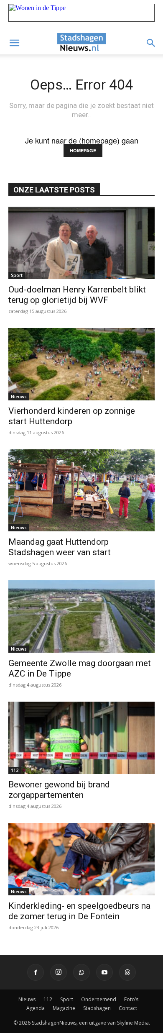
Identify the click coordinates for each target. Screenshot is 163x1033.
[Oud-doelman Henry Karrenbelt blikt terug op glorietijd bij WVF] (81, 243)
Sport (17, 275)
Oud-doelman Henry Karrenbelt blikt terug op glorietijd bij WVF (77, 295)
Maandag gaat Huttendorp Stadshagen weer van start (59, 547)
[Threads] (127, 972)
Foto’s (131, 999)
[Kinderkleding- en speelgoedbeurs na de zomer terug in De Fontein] (81, 859)
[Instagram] (58, 972)
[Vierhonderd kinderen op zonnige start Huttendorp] (81, 364)
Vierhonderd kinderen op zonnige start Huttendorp (71, 416)
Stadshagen (97, 1008)
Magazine (64, 1008)
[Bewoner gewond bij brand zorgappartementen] (81, 738)
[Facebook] (35, 972)
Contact (128, 1008)
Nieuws (19, 397)
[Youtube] (104, 972)
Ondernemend (98, 999)
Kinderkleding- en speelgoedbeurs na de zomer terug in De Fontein (79, 911)
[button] (14, 43)
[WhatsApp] (81, 972)
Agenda (35, 1008)
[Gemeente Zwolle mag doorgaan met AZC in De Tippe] (81, 616)
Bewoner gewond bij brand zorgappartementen (59, 789)
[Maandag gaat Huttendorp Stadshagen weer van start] (81, 490)
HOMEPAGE (83, 150)
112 (14, 770)
